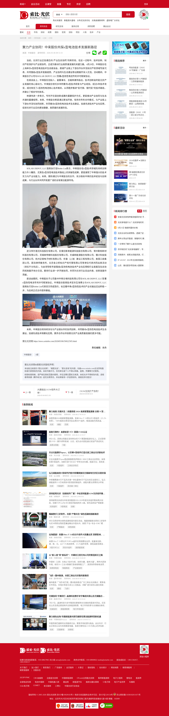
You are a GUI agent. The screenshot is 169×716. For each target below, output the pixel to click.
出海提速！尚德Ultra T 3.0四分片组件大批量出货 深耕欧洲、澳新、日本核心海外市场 (77, 535)
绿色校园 (71, 527)
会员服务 (70, 668)
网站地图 (114, 668)
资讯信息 (37, 38)
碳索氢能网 (24, 670)
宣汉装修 (47, 686)
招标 (70, 32)
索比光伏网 (51, 695)
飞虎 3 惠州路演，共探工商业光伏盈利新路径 (69, 576)
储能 (59, 424)
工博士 (58, 686)
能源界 (138, 678)
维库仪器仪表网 (92, 682)
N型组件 (60, 465)
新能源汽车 (77, 682)
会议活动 (35, 4)
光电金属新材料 (98, 20)
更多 (144, 61)
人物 (84, 32)
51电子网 (106, 682)
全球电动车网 (25, 682)
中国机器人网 (53, 682)
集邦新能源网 (103, 678)
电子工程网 (117, 678)
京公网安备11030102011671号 (128, 695)
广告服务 (58, 668)
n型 (37, 355)
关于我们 (23, 668)
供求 (78, 4)
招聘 (88, 4)
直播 (59, 4)
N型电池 (64, 506)
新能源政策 (65, 609)
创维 (72, 506)
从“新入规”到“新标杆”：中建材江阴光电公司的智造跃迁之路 (76, 555)
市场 (35, 32)
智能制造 (65, 568)
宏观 (63, 32)
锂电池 (129, 678)
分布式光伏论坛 (83, 20)
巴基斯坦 (60, 630)
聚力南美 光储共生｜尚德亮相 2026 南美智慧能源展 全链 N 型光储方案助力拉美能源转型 (77, 411)
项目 (77, 32)
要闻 (22, 32)
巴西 (66, 424)
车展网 (132, 682)
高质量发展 (80, 548)
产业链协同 (77, 568)
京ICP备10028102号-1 (65, 695)
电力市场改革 (78, 609)
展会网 (66, 682)
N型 (63, 445)
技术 (91, 32)
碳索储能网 (127, 668)
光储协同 (53, 609)
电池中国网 (39, 682)
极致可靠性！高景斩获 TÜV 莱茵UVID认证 (68, 432)
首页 (29, 38)
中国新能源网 (67, 678)
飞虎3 (67, 589)
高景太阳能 (54, 445)
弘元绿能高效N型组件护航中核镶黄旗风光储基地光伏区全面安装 (77, 473)
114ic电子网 (24, 686)
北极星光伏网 (52, 678)
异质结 (70, 630)
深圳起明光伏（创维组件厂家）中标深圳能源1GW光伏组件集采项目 (77, 493)
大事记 (80, 668)
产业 (98, 32)
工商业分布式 (73, 465)
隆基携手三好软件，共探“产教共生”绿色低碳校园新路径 (74, 514)
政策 (49, 32)
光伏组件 (53, 506)
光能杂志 (37, 670)
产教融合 (60, 527)
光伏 (51, 424)
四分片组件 (67, 548)
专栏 (69, 4)
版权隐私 (91, 668)
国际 (56, 32)
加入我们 (35, 668)
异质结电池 (54, 568)
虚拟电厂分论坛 (113, 20)
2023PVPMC (25, 678)
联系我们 (46, 668)
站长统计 (103, 668)
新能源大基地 (69, 20)
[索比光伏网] (35, 15)
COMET (36, 685)
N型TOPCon (54, 548)
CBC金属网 (38, 678)
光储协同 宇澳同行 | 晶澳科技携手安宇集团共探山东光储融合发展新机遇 (77, 596)
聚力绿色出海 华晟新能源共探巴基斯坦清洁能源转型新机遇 (75, 617)
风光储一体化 (73, 486)
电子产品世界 (119, 682)
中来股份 (27, 355)
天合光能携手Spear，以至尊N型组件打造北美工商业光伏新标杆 (77, 452)
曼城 (59, 589)
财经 (42, 32)
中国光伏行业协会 (72, 686)
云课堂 (48, 4)
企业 (28, 32)
